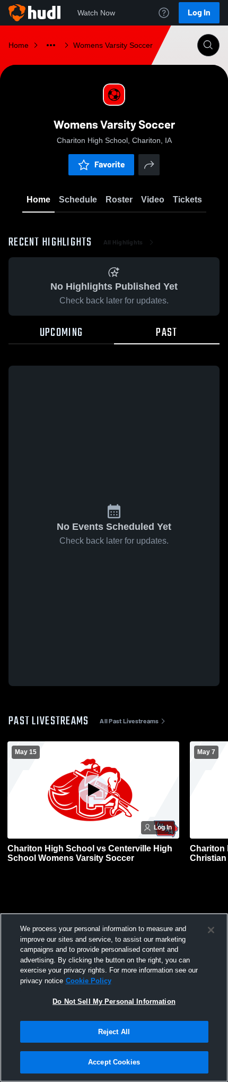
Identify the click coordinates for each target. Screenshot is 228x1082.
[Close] (211, 930)
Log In (199, 12)
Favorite (109, 164)
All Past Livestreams (129, 721)
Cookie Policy (88, 981)
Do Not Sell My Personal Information (114, 1001)
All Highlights (123, 242)
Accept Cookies (114, 1062)
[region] (114, 997)
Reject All (114, 1032)
